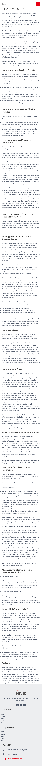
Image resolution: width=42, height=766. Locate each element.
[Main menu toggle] (38, 4)
